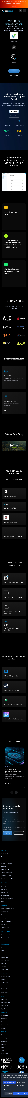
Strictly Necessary (10, 1082)
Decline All (9, 1093)
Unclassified (8, 1089)
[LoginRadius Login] (20, 10)
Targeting (7, 1085)
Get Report (18, 3)
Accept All (17, 1093)
